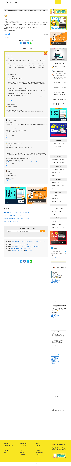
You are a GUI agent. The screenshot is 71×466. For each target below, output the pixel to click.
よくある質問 (23, 454)
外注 (29, 244)
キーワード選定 (20, 241)
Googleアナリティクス (20, 250)
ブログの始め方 (15, 241)
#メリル (52, 258)
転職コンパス (39, 457)
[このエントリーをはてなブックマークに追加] (28, 43)
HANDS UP (39, 454)
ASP (39, 241)
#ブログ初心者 (53, 279)
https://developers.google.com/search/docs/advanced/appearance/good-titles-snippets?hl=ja (22, 161)
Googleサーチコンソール (29, 250)
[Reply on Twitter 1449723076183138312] (51, 397)
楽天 (35, 246)
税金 (58, 221)
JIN (16, 248)
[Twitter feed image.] (58, 262)
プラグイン (32, 248)
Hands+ (38, 459)
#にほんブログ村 (53, 314)
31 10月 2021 (55, 306)
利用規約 (38, 450)
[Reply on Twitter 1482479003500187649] (51, 264)
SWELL (22, 248)
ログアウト (22, 452)
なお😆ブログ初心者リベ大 (57, 267)
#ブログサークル (53, 316)
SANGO (18, 248)
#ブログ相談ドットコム (55, 257)
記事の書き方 (22, 244)
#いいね (52, 362)
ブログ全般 (54, 221)
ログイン (22, 450)
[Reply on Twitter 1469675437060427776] (51, 302)
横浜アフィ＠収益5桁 (56, 251)
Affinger (25, 248)
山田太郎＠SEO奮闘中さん (12, 16)
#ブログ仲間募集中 (54, 281)
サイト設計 (36, 241)
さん (12, 106)
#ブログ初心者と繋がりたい (55, 280)
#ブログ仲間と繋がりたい (55, 282)
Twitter (11, 252)
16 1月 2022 (62, 251)
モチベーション (55, 227)
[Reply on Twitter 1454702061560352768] (51, 346)
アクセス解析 (13, 250)
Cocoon (28, 248)
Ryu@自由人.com (55, 349)
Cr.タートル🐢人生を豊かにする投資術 (59, 305)
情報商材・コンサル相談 (56, 224)
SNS (9, 252)
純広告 (37, 246)
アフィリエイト (27, 246)
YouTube (15, 252)
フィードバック (61, 227)
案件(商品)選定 (31, 241)
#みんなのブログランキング (55, 319)
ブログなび (38, 456)
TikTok (28, 252)
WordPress (13, 248)
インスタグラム (19, 252)
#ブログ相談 (53, 360)
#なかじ (52, 259)
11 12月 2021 (64, 267)
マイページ (22, 447)
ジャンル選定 (26, 241)
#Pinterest (53, 318)
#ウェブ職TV (54, 274)
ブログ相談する (23, 445)
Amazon (32, 246)
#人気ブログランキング (55, 315)
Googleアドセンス (21, 246)
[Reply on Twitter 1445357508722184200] (51, 433)
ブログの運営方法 (16, 244)
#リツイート (53, 363)
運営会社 (38, 445)
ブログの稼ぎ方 (15, 246)
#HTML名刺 (53, 317)
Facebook (24, 252)
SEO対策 (7, 37)
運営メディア (39, 447)
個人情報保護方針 (40, 452)
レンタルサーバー (55, 152)
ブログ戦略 (32, 244)
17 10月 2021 (61, 349)
